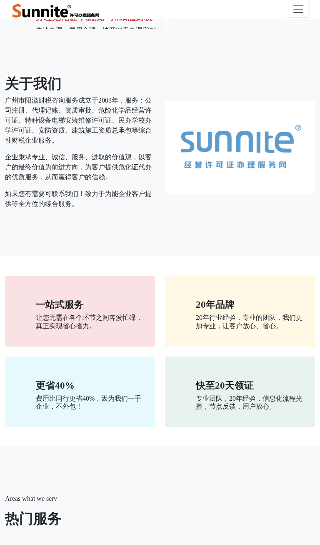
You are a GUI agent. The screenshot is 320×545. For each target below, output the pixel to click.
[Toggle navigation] (298, 9)
